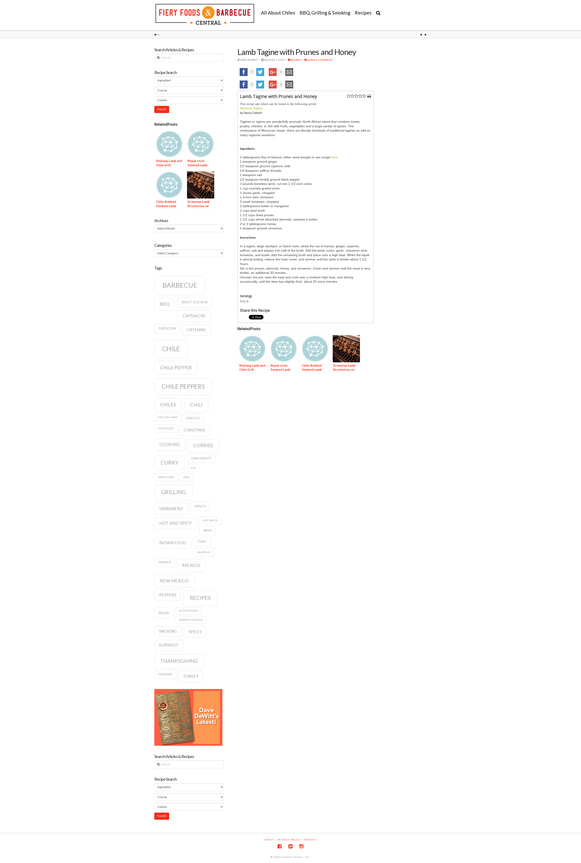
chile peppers (183, 386)
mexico (191, 565)
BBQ (164, 303)
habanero (171, 508)
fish (193, 467)
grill (186, 477)
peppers (167, 595)
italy (201, 541)
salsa (164, 613)
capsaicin (193, 315)
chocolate (166, 428)
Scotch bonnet (188, 610)
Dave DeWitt (201, 458)
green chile (166, 477)
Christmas (194, 430)
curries (203, 445)
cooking (169, 444)
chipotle (193, 418)
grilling (173, 492)
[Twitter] (290, 846)
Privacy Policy (289, 839)
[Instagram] (301, 846)
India (207, 530)
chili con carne (167, 417)
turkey (191, 676)
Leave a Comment (319, 59)
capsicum (167, 328)
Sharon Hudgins (191, 619)
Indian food (172, 542)
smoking (168, 631)
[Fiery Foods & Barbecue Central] (204, 14)
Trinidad (165, 674)
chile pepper (176, 367)
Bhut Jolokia (195, 302)
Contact (310, 839)
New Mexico (174, 580)
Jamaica (164, 562)
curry (169, 462)
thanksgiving (179, 661)
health (200, 506)
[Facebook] (280, 846)
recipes (200, 598)
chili (196, 405)
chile (171, 349)
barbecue (179, 285)
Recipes (295, 59)
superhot (169, 645)
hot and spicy (175, 523)
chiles (168, 404)
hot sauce (210, 520)
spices (195, 631)
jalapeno (203, 552)
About (269, 839)
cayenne (196, 329)
